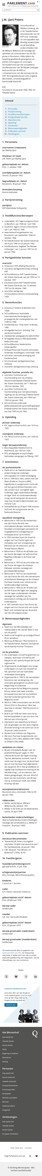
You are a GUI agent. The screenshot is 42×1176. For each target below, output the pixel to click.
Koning (5, 1061)
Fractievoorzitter (8, 1089)
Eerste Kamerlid (8, 1077)
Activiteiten (13, 125)
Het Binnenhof (10, 1032)
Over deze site (16, 1148)
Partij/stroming (14, 111)
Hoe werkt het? (8, 1073)
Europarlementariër (10, 1085)
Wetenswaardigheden (17, 128)
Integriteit (6, 1110)
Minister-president (9, 1098)
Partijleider (6, 1094)
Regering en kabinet (10, 1053)
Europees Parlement (10, 1134)
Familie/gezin (13, 134)
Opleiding (12, 122)
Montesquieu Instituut (29, 6)
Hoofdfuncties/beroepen (19, 114)
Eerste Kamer (7, 1045)
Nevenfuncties (14, 120)
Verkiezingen (9, 1117)
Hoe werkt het (7, 1037)
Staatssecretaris (8, 1106)
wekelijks (24, 995)
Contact (28, 1148)
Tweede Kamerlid (9, 1081)
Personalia (12, 108)
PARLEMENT (21, 3)
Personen (7, 1068)
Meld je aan (10, 1005)
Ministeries (6, 1057)
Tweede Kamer (8, 1041)
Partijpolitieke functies (18, 117)
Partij (4, 1049)
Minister (5, 1102)
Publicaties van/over (17, 131)
